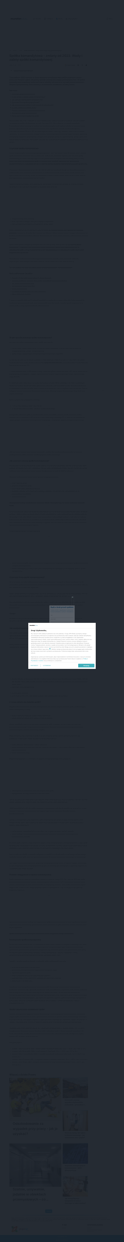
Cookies (41, 660)
